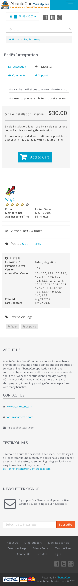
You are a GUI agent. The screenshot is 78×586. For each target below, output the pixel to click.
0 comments (31, 243)
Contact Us (23, 554)
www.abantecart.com (19, 406)
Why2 (10, 199)
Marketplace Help (58, 542)
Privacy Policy (40, 548)
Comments (18, 75)
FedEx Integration (34, 39)
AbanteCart (63, 577)
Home (15, 39)
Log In (57, 554)
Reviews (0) (45, 66)
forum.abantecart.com (19, 417)
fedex (13, 326)
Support (42, 75)
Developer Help (16, 548)
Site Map (42, 554)
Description (18, 66)
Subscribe (65, 524)
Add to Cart (39, 157)
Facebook (45, 17)
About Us (12, 542)
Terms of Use (63, 548)
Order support (33, 542)
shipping (30, 326)
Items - (24, 16)
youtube (60, 17)
